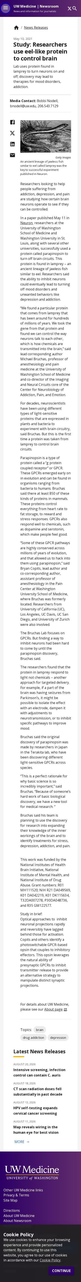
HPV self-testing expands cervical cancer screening (35, 1111)
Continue (61, 1270)
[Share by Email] (12, 155)
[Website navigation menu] (5, 8)
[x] (69, 8)
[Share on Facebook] (12, 122)
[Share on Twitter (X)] (12, 133)
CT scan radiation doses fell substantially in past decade (37, 1091)
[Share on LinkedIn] (12, 144)
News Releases (36, 27)
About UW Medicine (19, 1215)
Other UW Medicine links (23, 1190)
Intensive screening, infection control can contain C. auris (39, 1072)
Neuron (26, 222)
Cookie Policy (50, 1260)
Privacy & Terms (16, 1195)
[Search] (74, 8)
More (22, 1142)
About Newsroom (17, 1220)
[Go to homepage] (16, 28)
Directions (11, 1210)
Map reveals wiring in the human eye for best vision (36, 1130)
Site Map (10, 1200)
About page (53, 1009)
